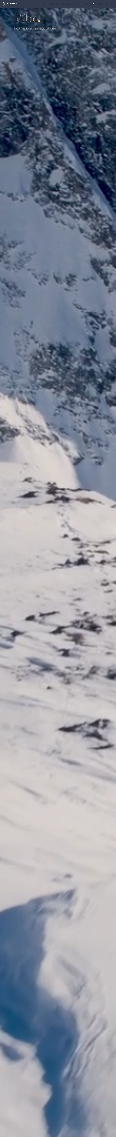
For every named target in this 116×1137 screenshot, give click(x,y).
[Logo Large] (10, 2)
